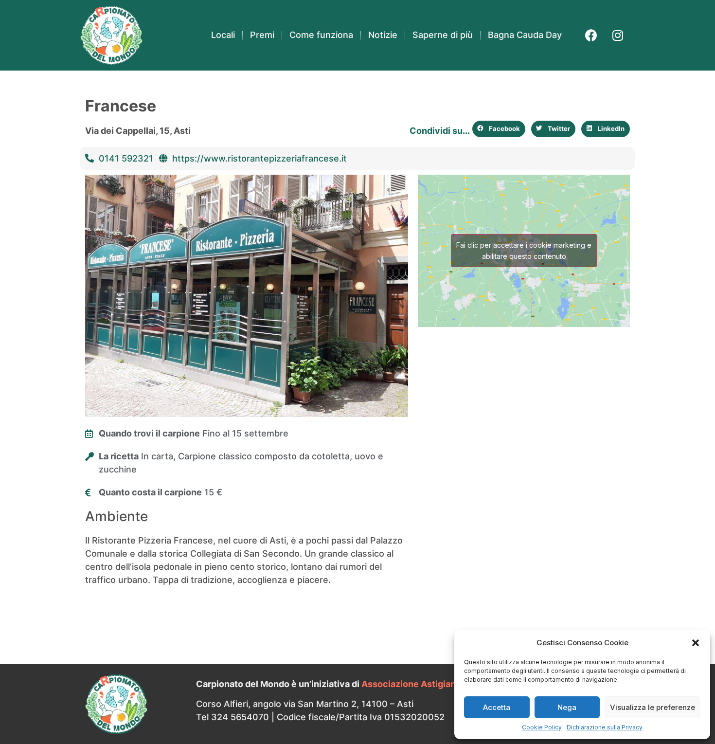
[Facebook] (591, 35)
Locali (223, 35)
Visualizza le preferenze (652, 707)
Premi (262, 35)
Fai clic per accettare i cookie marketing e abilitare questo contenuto (523, 250)
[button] (695, 643)
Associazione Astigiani (409, 684)
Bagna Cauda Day (525, 35)
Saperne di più (442, 35)
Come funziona (321, 35)
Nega (566, 707)
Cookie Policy (542, 727)
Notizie (382, 35)
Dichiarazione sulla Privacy (605, 727)
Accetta (496, 707)
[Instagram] (618, 35)
